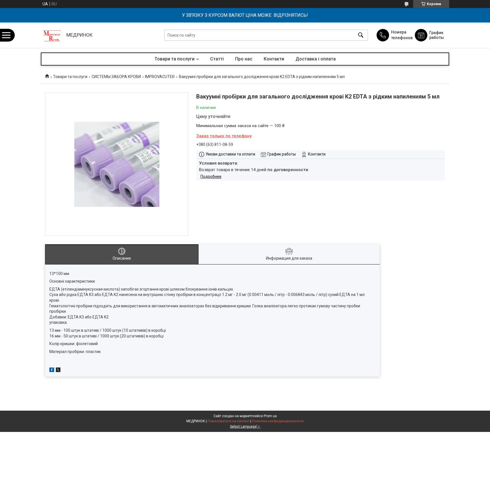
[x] (58, 370)
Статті (217, 59)
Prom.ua (270, 416)
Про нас (243, 59)
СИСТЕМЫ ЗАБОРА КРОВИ (116, 76)
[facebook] (51, 370)
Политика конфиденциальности (278, 421)
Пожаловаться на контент (229, 421)
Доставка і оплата (315, 59)
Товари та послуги (175, 59)
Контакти (274, 59)
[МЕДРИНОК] (52, 35)
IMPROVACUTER (160, 76)
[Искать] (361, 35)
